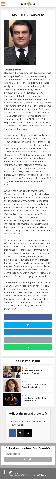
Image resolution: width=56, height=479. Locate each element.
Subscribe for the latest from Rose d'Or (28, 448)
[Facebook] (12, 433)
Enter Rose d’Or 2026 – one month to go (33, 372)
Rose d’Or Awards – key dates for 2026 (34, 399)
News (24, 368)
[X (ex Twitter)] (20, 433)
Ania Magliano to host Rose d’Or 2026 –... (34, 385)
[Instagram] (28, 433)
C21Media (41, 474)
